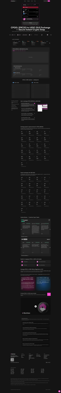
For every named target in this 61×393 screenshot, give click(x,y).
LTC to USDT (12, 371)
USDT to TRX (32, 371)
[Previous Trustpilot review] (21, 229)
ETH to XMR (22, 370)
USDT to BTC (12, 373)
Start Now (49, 294)
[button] (36, 306)
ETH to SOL (22, 371)
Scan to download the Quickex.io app (15, 362)
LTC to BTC (22, 373)
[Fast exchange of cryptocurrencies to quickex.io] (13, 1)
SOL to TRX (32, 370)
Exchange (24, 4)
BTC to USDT (42, 370)
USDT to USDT (12, 372)
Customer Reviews (13, 105)
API (29, 359)
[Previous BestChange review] (21, 247)
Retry (27, 7)
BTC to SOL (42, 372)
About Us (22, 357)
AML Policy (45, 357)
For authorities (45, 358)
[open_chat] (59, 391)
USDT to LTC (12, 370)
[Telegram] (46, 362)
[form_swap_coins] (23, 11)
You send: (37, 9)
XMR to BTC (42, 371)
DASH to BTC (32, 372)
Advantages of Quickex (14, 106)
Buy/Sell (28, 4)
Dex (31, 4)
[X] (49, 362)
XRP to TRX (22, 372)
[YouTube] (48, 362)
